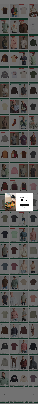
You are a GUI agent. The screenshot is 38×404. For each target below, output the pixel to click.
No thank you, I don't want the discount (25, 207)
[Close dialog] (32, 193)
